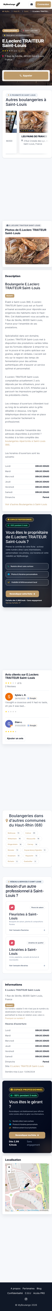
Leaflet (21, 1210)
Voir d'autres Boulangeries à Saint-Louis (26, 504)
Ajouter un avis (15, 738)
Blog (39, 1288)
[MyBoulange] (12, 4)
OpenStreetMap (33, 1210)
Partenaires (29, 1288)
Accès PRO (39, 1293)
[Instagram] (26, 1299)
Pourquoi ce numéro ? (15, 1018)
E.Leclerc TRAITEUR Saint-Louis (27, 1066)
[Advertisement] (26, 189)
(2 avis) (21, 51)
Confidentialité (15, 1293)
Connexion (43, 4)
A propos (15, 1288)
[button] (27, 1185)
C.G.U (28, 1293)
